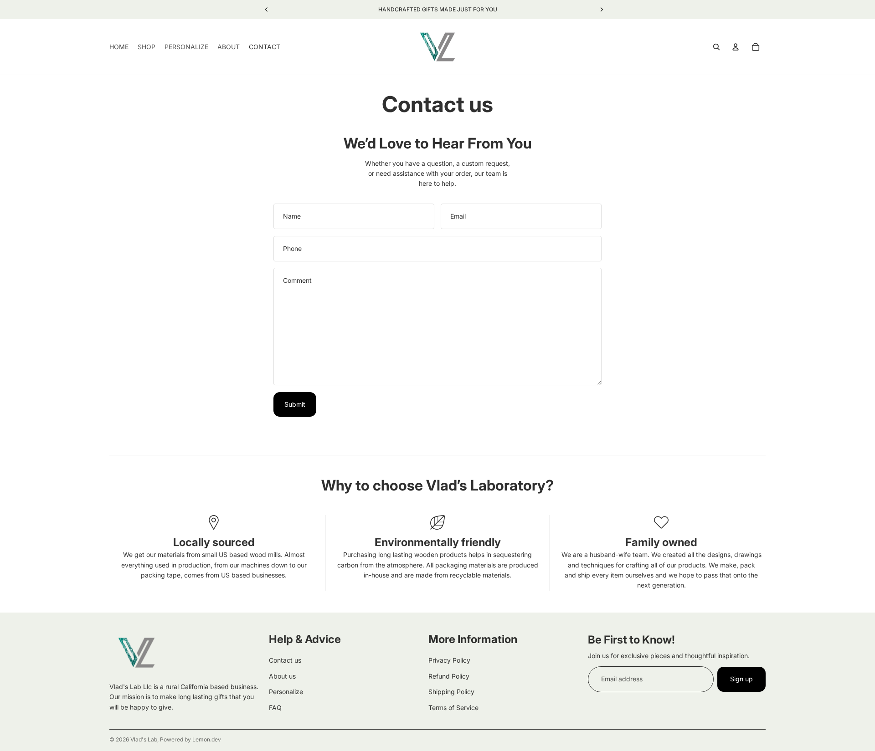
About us (282, 676)
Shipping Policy (451, 691)
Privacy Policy (449, 660)
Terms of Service (453, 707)
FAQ (275, 707)
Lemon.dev (206, 739)
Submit (294, 404)
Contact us (285, 660)
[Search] (716, 47)
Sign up (741, 679)
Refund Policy (448, 676)
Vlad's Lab (143, 739)
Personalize (286, 691)
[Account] (736, 47)
